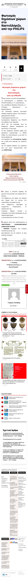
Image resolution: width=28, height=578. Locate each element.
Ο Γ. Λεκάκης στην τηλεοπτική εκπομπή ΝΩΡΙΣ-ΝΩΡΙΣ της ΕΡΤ (13, 478)
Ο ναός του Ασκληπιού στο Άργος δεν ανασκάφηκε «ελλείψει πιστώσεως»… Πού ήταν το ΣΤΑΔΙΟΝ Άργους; (13, 451)
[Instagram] (20, 541)
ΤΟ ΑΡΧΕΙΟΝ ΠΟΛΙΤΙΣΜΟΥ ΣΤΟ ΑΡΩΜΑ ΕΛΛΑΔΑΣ (13, 484)
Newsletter (26, 289)
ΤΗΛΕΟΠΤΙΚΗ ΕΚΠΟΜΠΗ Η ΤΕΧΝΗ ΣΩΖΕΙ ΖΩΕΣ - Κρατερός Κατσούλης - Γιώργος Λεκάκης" (14, 519)
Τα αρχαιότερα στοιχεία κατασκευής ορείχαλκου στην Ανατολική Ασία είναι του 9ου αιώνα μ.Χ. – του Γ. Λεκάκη (13, 435)
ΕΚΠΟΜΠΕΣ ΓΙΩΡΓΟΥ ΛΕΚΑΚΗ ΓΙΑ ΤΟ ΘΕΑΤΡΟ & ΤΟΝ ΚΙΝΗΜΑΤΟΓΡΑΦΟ (13, 533)
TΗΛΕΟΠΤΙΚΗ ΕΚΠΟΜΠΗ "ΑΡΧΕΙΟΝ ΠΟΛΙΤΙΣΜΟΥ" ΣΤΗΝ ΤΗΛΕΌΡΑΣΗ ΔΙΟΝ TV (14, 493)
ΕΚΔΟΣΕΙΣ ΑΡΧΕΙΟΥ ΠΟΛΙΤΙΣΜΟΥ (22, 480)
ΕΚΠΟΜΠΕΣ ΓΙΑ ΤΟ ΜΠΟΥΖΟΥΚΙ (5, 549)
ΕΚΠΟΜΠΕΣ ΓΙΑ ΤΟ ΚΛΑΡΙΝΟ (5, 553)
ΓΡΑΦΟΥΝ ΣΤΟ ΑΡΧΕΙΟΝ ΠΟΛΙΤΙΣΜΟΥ (21, 498)
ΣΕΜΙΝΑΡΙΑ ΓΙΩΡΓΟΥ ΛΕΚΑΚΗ (22, 483)
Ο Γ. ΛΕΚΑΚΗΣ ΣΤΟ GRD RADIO (5, 562)
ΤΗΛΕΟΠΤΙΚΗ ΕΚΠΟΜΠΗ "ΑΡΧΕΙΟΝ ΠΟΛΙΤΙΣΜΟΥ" (13, 507)
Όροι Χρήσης (21, 544)
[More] (21, 68)
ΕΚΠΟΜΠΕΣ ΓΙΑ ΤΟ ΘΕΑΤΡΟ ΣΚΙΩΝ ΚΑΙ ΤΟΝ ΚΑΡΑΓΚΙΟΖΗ (5, 566)
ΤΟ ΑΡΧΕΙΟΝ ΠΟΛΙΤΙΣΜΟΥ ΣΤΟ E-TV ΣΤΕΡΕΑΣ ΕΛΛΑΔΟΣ (13, 501)
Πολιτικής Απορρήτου (22, 547)
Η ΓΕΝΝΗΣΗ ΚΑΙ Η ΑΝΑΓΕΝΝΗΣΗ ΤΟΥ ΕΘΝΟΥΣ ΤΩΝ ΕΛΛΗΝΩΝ (14, 513)
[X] (21, 541)
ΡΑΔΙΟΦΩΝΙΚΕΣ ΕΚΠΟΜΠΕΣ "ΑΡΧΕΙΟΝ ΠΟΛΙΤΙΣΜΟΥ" (4, 544)
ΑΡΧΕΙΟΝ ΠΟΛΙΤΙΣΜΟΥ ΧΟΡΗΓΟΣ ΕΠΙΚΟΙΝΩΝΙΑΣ (21, 493)
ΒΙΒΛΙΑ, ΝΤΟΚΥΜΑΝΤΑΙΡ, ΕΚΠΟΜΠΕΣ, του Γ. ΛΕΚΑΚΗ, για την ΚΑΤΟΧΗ (22, 505)
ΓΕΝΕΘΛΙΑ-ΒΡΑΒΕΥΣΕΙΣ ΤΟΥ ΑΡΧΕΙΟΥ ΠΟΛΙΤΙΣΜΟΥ (21, 487)
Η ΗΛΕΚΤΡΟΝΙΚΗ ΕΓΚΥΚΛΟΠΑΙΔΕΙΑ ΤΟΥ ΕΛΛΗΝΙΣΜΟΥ (14, 6)
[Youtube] (22, 541)
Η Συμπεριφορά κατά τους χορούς (12, 439)
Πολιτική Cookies (22, 545)
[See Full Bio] (17, 306)
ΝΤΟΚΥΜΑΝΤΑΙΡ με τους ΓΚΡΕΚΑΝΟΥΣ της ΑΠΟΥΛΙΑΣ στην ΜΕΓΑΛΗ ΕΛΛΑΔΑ (14, 526)
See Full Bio (13, 306)
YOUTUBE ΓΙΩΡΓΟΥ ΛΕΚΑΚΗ (14, 488)
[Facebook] (19, 541)
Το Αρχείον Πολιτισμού (21, 550)
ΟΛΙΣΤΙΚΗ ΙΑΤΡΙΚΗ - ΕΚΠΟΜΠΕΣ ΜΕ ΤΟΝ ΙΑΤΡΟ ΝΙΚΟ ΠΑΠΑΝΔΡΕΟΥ (5, 557)
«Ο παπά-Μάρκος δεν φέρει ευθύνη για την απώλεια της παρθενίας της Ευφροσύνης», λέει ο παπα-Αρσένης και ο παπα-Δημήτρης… (14, 444)
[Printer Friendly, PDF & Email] (5, 286)
